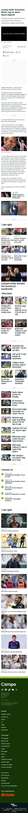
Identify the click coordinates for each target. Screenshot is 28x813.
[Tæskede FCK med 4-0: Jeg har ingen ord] (6, 430)
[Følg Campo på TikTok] (9, 690)
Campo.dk (3, 693)
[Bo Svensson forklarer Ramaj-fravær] (6, 403)
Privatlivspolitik (5, 783)
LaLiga (18, 52)
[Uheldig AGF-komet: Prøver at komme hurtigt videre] (7, 300)
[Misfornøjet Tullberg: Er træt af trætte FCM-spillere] (21, 323)
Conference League (6, 764)
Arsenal (7, 55)
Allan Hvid (6, 47)
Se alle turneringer (6, 767)
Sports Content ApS (5, 694)
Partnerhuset (8, 703)
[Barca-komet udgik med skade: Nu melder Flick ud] (6, 411)
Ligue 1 (3, 756)
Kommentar (4, 730)
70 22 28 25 (23, 808)
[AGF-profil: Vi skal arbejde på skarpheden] (6, 356)
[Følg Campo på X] (16, 690)
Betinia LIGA (4, 741)
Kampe (3, 719)
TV (2, 722)
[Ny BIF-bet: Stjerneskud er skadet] (7, 374)
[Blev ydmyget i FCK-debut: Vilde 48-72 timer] (6, 457)
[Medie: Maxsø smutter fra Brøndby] (7, 323)
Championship (5, 746)
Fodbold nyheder (6, 714)
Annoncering (4, 772)
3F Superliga (4, 738)
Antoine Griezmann (6, 87)
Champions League (9, 52)
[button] (14, 208)
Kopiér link (23, 46)
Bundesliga (4, 751)
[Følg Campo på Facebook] (6, 690)
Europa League (5, 762)
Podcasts (3, 727)
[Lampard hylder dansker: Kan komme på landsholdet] (14, 273)
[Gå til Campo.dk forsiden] (8, 686)
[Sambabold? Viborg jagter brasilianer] (21, 374)
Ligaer (3, 724)
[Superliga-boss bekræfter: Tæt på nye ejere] (6, 348)
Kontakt (3, 780)
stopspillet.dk (6, 810)
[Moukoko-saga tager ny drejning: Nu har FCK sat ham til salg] (21, 300)
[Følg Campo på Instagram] (2, 690)
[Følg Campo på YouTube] (13, 690)
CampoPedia (4, 778)
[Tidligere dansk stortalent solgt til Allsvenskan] (6, 364)
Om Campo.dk (5, 775)
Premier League (5, 743)
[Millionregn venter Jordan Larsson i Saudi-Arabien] (6, 438)
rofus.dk (21, 810)
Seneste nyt (4, 717)
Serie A (3, 754)
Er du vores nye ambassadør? (9, 786)
